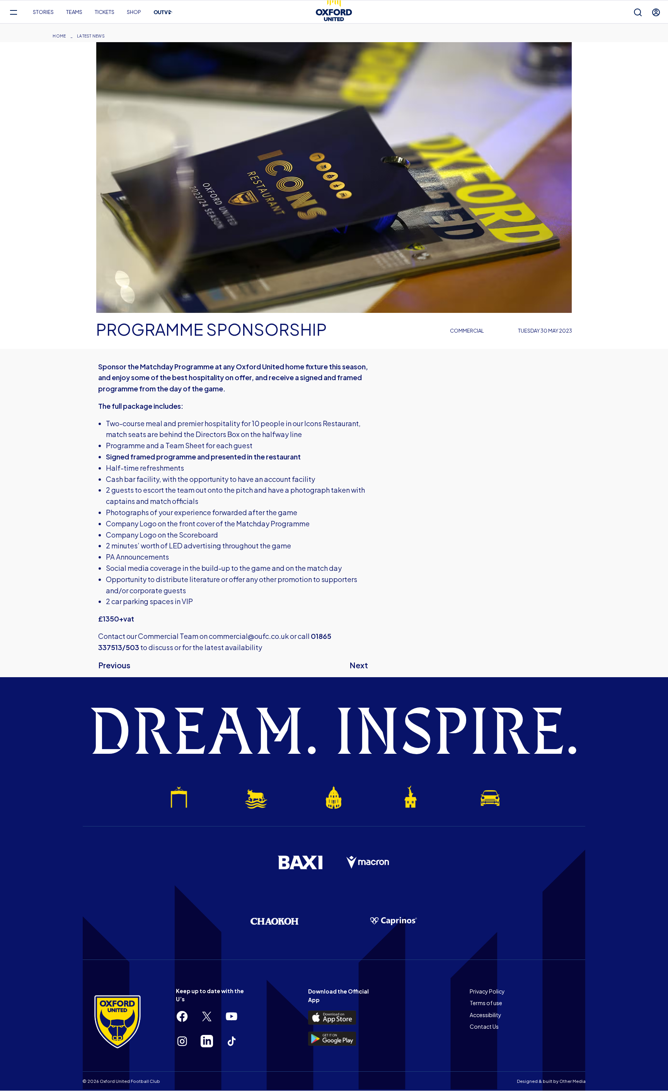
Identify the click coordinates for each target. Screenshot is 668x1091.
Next (358, 665)
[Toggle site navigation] (13, 12)
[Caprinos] (394, 921)
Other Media (572, 1081)
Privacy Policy (487, 991)
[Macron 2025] (368, 862)
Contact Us (484, 1026)
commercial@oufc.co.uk (249, 636)
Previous (114, 665)
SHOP (134, 12)
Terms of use (486, 1002)
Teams (74, 12)
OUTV (163, 12)
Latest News (91, 36)
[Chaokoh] (274, 921)
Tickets (104, 12)
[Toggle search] (637, 12)
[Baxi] (300, 862)
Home (59, 36)
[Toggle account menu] (656, 12)
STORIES (43, 12)
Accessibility (485, 1014)
